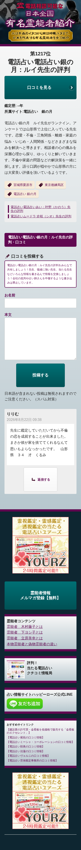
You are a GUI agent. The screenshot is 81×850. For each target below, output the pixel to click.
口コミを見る (39, 87)
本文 (8, 315)
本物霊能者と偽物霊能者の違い (32, 644)
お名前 (9, 295)
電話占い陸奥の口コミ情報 (25, 746)
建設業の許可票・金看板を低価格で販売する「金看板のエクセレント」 (40, 731)
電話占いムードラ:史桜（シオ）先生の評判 (41, 216)
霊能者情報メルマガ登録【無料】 (40, 595)
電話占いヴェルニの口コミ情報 (28, 755)
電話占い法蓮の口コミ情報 (25, 751)
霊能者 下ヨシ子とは (25, 632)
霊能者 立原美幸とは (25, 638)
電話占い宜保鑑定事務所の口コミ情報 (32, 760)
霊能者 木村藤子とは (25, 627)
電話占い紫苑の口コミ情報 (25, 737)
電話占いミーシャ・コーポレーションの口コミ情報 (40, 742)
